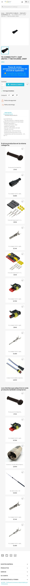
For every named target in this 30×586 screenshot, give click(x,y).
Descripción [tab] (8, 112)
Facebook (2, 555)
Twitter (7, 555)
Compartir (9, 95)
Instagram (15, 555)
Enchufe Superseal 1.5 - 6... (15, 220)
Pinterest (16, 95)
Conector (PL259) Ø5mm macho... (15, 464)
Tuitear (12, 95)
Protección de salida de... (15, 167)
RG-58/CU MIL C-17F (15, 491)
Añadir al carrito (15, 84)
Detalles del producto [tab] (11, 115)
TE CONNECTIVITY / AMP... (15, 193)
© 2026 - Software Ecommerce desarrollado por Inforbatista (14, 583)
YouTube (11, 555)
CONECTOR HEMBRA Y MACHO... (15, 378)
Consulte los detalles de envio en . (15, 74)
